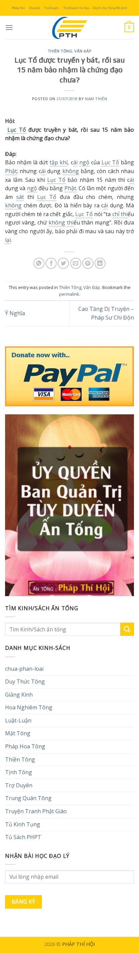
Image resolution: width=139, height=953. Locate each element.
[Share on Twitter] (63, 263)
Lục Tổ (16, 129)
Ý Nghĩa (15, 313)
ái (75, 162)
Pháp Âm (18, 8)
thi (124, 214)
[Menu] (9, 27)
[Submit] (127, 629)
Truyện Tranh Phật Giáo (36, 811)
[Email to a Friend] (75, 263)
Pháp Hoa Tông (25, 746)
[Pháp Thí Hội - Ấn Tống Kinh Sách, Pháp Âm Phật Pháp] (69, 27)
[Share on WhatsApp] (39, 263)
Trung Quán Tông (28, 798)
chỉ (115, 214)
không (70, 171)
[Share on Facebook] (51, 263)
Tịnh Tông (18, 772)
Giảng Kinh (19, 694)
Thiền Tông (60, 51)
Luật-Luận (18, 720)
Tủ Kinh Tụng (22, 824)
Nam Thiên (96, 98)
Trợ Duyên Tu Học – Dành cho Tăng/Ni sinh (95, 8)
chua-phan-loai (24, 668)
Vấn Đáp (82, 51)
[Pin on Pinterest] (87, 263)
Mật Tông (17, 733)
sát (20, 197)
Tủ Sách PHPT (23, 837)
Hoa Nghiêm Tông (28, 707)
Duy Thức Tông (25, 681)
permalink (69, 294)
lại (8, 240)
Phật (11, 171)
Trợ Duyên (51, 8)
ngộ (84, 162)
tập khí (58, 162)
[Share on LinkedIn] (100, 263)
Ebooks (34, 8)
